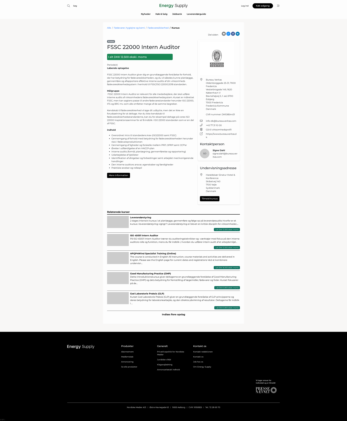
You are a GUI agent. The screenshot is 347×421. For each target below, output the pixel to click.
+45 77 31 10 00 (214, 125)
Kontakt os (198, 357)
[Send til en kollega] (224, 34)
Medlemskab (127, 357)
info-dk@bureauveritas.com (221, 121)
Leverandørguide (196, 14)
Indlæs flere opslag (173, 314)
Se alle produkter (129, 367)
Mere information (118, 175)
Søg (75, 6)
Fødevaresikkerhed (158, 28)
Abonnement (127, 352)
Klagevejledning (164, 364)
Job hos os (198, 362)
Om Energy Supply (202, 367)
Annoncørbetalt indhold (168, 369)
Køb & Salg (161, 14)
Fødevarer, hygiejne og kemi (129, 28)
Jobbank (177, 14)
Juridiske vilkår (164, 359)
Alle (109, 28)
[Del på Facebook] (233, 34)
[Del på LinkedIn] (238, 34)
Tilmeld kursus (210, 198)
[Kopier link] (228, 34)
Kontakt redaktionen (203, 352)
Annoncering (127, 362)
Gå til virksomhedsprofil (219, 129)
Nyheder (146, 14)
